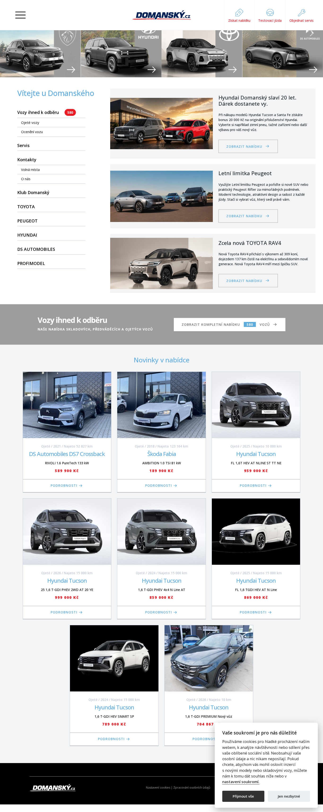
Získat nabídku (239, 20)
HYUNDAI (27, 235)
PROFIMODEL (31, 263)
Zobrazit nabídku (244, 146)
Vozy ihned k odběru (45, 112)
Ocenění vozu (32, 131)
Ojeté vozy (30, 122)
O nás (26, 178)
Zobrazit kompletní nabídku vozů (226, 324)
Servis (23, 145)
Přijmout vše (243, 796)
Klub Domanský (33, 192)
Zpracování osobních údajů (191, 788)
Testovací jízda (270, 20)
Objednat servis (301, 20)
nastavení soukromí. (240, 782)
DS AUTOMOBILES (36, 249)
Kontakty (26, 159)
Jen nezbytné (289, 796)
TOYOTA (26, 206)
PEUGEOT (27, 221)
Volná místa (30, 169)
